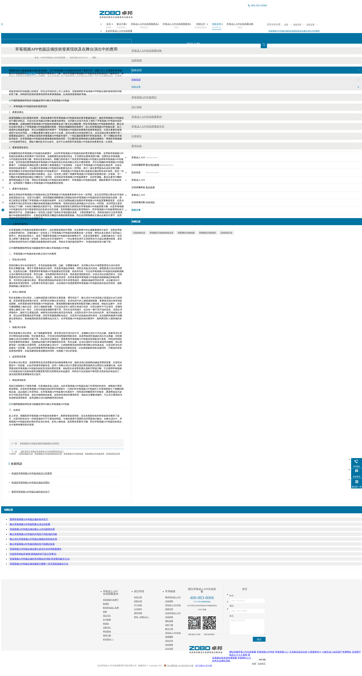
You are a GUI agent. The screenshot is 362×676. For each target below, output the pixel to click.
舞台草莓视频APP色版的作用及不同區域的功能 (33, 534)
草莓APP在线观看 (247, 652)
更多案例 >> (108, 639)
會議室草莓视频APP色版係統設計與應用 (31, 473)
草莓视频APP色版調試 (144, 97)
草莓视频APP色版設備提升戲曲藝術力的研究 (39, 443)
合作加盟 (169, 649)
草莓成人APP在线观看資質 (173, 607)
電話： (232, 606)
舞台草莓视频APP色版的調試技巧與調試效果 (32, 544)
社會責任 (137, 136)
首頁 (286, 24)
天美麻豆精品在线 (298, 652)
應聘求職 (138, 613)
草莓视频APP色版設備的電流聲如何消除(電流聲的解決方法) (40, 559)
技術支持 (297, 24)
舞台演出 (31, 73)
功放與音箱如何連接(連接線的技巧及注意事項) (33, 554)
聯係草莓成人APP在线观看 (173, 599)
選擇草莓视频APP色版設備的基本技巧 (30, 492)
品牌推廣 (137, 60)
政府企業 (138, 597)
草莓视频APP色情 (265, 652)
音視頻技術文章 (113, 454)
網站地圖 (169, 621)
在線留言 (262, 664)
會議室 (106, 624)
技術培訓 (136, 79)
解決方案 (169, 629)
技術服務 (169, 645)
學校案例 (107, 631)
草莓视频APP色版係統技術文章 (48, 454)
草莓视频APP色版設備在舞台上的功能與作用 (32, 529)
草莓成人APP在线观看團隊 (173, 635)
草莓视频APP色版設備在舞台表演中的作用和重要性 (36, 549)
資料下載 (169, 625)
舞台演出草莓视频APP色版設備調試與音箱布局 (33, 539)
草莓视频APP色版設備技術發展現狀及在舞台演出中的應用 (294, 31)
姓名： (232, 596)
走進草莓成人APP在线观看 (118, 32)
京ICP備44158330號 (203, 666)
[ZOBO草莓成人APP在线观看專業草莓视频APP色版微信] (194, 623)
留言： (232, 616)
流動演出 (107, 628)
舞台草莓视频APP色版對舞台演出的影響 (30, 524)
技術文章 (310, 24)
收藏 (254, 664)
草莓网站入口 (244, 658)
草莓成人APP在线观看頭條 (147, 50)
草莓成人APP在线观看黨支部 (148, 126)
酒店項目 (107, 616)
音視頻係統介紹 (26, 454)
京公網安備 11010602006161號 (180, 666)
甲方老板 (138, 605)
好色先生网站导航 (221, 661)
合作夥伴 (138, 609)
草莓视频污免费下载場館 (111, 602)
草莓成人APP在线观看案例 (147, 116)
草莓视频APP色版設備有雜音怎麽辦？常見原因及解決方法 (39, 564)
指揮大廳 (107, 635)
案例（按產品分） (142, 617)
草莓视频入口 (282, 652)
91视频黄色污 (314, 652)
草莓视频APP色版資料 (94, 454)
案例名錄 (137, 146)
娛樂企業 (138, 601)
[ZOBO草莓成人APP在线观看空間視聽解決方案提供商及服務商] (115, 17)
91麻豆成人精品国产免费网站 (336, 652)
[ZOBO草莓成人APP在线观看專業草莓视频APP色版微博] (209, 623)
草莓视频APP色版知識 (73, 454)
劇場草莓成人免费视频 (111, 610)
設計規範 (137, 107)
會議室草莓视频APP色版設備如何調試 (30, 482)
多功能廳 (107, 620)
